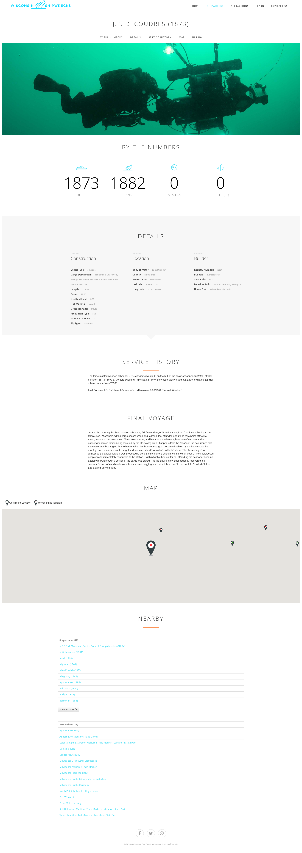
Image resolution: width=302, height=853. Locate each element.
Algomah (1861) (68, 664)
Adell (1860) (66, 658)
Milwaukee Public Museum (74, 784)
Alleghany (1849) (68, 676)
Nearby (197, 37)
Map (182, 37)
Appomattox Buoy (69, 730)
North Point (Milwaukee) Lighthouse (78, 791)
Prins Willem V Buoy (70, 803)
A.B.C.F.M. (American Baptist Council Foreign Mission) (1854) (92, 646)
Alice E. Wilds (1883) (70, 670)
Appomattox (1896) (70, 682)
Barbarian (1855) (68, 700)
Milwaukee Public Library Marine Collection (82, 778)
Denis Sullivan (67, 748)
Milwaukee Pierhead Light (73, 772)
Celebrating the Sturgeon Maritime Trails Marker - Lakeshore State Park (97, 742)
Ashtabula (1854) (68, 688)
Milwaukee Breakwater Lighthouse (78, 760)
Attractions (240, 5)
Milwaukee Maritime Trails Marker (78, 766)
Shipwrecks (215, 5)
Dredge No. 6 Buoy (69, 754)
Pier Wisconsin (67, 797)
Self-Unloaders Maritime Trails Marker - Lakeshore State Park (92, 809)
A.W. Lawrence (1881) (71, 652)
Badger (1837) (67, 694)
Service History (159, 37)
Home (196, 5)
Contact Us (279, 5)
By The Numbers (111, 37)
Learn (260, 5)
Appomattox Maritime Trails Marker (78, 736)
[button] (265, 527)
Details (135, 37)
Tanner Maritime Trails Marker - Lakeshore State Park (88, 815)
